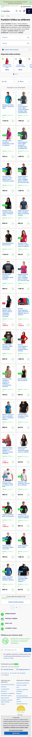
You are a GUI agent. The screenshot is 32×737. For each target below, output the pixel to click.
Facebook (22, 673)
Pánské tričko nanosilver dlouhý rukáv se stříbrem (23, 516)
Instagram (6, 675)
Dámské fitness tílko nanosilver (22, 379)
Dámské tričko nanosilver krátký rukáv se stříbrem (23, 245)
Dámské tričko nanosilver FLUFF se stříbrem (23, 416)
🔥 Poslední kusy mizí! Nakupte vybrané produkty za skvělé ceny (15, 2)
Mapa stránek (5, 698)
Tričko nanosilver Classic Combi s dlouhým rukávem (8, 578)
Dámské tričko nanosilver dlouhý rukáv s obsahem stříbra (7, 213)
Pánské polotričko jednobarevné (8, 244)
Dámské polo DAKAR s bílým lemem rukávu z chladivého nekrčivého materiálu (7, 312)
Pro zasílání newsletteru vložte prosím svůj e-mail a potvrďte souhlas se (17, 656)
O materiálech (5, 689)
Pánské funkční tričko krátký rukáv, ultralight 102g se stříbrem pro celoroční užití (23, 179)
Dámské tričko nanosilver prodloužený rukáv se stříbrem (8, 143)
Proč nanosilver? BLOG (7, 684)
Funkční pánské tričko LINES (23, 546)
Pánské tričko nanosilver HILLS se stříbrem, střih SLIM (7, 484)
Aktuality (3, 686)
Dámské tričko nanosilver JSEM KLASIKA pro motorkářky (7, 347)
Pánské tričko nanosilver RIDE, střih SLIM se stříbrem (23, 579)
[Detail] (12, 120)
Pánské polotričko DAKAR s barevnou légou (8, 106)
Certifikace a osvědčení (7, 693)
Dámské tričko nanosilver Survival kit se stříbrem (24, 483)
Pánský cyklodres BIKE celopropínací (8, 515)
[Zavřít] (31, 2)
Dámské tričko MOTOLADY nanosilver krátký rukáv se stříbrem (23, 450)
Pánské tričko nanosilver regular (20, 65)
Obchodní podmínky (22, 683)
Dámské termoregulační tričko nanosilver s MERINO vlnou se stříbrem (23, 311)
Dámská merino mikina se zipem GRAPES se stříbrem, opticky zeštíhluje (7, 450)
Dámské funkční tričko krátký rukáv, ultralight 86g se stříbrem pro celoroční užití (23, 277)
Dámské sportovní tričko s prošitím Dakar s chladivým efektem (8, 417)
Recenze (18, 693)
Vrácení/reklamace (21, 703)
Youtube (14, 673)
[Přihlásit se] (20, 11)
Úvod (2, 16)
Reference (4, 691)
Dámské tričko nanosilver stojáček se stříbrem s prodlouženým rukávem (6, 382)
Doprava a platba (21, 685)
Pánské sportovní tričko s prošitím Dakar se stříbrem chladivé (23, 213)
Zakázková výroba (6, 695)
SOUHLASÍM (16, 733)
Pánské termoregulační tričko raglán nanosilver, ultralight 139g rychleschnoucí (22, 144)
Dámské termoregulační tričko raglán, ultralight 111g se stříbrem (23, 348)
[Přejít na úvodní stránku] (5, 11)
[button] (16, 11)
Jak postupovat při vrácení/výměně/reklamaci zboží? (24, 697)
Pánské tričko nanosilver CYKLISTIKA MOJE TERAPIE (7, 277)
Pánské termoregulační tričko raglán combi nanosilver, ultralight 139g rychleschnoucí (23, 108)
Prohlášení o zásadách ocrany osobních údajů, (16, 727)
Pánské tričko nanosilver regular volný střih (8, 547)
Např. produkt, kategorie (12, 25)
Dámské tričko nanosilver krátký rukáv (7, 66)
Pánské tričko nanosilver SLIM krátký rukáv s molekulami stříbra (8, 179)
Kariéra (3, 704)
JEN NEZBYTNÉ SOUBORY (16, 730)
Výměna (18, 701)
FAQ (17, 687)
